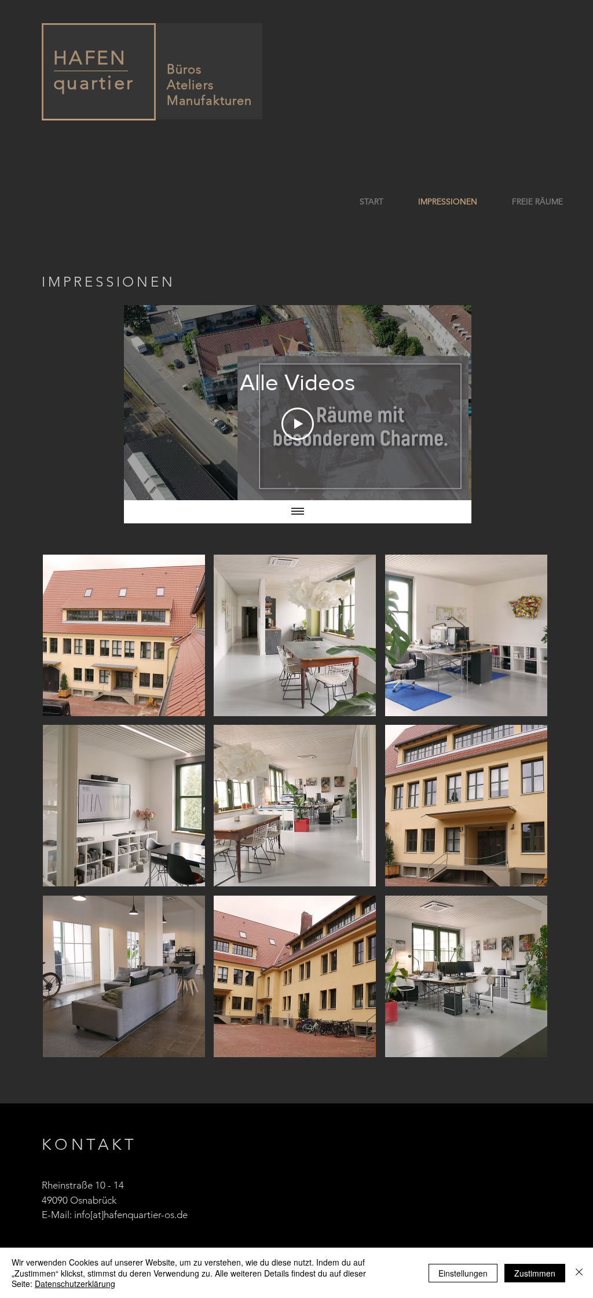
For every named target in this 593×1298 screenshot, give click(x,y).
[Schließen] (579, 1273)
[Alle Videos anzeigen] (297, 511)
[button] (124, 635)
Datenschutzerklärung (75, 1283)
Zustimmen (534, 1273)
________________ (91, 66)
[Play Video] (297, 424)
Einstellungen (463, 1273)
